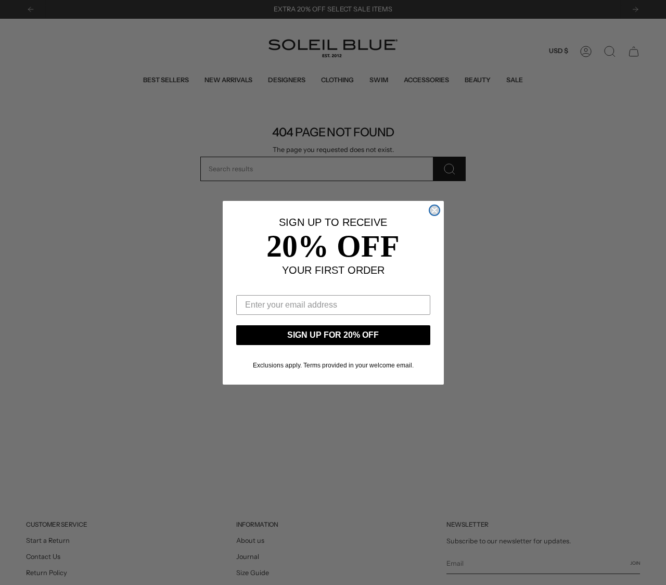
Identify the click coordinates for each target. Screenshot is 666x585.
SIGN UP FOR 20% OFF (333, 334)
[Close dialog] (434, 210)
